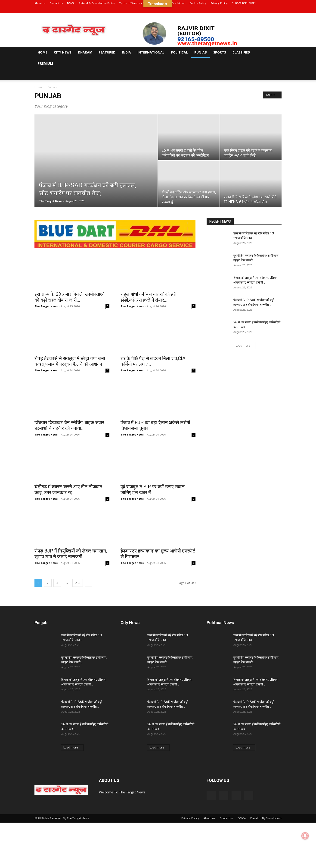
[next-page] (88, 583)
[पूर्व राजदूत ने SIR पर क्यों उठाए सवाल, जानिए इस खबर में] (158, 462)
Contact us (56, 3)
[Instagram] (262, 9)
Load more (242, 345)
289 (77, 583)
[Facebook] (255, 9)
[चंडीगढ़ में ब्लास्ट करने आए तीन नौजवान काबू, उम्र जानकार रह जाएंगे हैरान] (71, 462)
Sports (219, 52)
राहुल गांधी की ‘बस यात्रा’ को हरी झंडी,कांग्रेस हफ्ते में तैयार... (149, 297)
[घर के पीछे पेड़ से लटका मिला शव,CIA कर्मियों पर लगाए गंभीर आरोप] (158, 334)
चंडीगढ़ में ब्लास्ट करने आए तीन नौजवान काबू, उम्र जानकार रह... (68, 489)
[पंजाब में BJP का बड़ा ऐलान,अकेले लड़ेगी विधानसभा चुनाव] (158, 398)
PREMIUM (45, 63)
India (126, 52)
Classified (241, 52)
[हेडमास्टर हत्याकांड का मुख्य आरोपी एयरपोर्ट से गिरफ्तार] (158, 526)
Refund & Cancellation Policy (97, 3)
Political (179, 52)
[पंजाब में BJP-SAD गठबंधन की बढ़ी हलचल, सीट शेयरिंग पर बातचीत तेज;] (96, 167)
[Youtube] (278, 9)
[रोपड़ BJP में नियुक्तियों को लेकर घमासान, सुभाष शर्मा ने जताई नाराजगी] (71, 526)
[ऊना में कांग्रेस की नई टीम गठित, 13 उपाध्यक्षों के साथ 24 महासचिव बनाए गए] (218, 239)
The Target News (50, 201)
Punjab (200, 52)
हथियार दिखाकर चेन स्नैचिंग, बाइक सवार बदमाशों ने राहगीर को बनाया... (69, 425)
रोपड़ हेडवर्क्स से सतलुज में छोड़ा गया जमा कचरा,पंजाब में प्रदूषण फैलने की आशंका (70, 361)
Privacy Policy (219, 3)
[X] (270, 9)
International (150, 52)
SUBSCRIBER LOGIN (244, 3)
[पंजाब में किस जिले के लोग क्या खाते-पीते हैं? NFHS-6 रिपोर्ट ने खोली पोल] (251, 184)
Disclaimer (178, 3)
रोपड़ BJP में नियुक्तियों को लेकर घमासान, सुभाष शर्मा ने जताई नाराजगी (71, 553)
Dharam (85, 52)
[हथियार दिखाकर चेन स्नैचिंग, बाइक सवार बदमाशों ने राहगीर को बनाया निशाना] (71, 398)
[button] (276, 53)
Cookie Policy (197, 3)
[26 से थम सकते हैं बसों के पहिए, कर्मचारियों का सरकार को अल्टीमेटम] (189, 137)
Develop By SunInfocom (266, 818)
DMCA (70, 3)
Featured (107, 52)
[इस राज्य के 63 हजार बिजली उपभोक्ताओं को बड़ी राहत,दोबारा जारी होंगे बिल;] (71, 269)
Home (42, 52)
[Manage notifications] (305, 836)
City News (62, 52)
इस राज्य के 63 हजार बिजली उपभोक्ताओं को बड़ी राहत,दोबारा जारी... (69, 297)
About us (39, 3)
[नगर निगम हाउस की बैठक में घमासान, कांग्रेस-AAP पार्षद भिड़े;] (251, 137)
